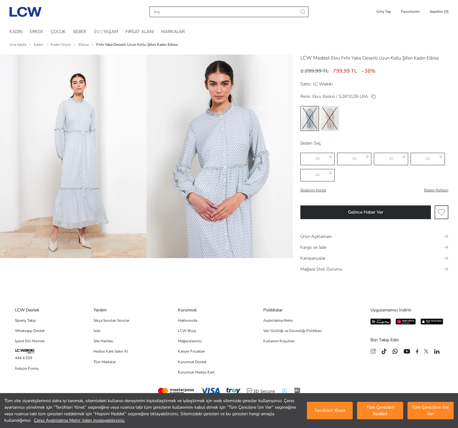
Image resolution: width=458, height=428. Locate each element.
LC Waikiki (323, 84)
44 (317, 174)
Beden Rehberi (436, 190)
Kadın (38, 44)
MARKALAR (173, 32)
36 (317, 158)
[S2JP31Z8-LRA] (373, 96)
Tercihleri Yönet (329, 411)
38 (354, 158)
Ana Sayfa (17, 44)
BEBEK (80, 32)
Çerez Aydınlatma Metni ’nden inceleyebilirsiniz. (79, 420)
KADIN (15, 32)
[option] (309, 118)
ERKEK (36, 32)
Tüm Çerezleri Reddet (380, 410)
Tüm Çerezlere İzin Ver (430, 410)
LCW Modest (315, 58)
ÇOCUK (58, 32)
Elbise (84, 44)
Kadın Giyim (61, 44)
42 (428, 158)
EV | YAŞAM (106, 32)
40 (391, 158)
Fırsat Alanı (140, 32)
